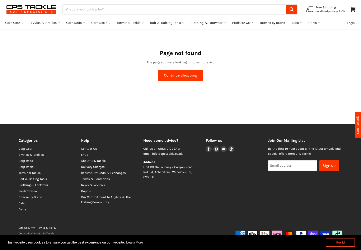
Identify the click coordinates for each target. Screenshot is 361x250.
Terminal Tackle (129, 23)
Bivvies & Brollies (43, 23)
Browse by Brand (272, 23)
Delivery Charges (93, 167)
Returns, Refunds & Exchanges (103, 173)
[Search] (291, 9)
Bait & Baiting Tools (166, 23)
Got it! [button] (340, 242)
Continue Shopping (180, 75)
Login (351, 23)
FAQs (84, 155)
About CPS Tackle (93, 161)
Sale (296, 23)
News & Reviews (93, 185)
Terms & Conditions (95, 179)
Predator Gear (242, 23)
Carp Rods (74, 23)
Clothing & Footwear (207, 23)
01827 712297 (167, 149)
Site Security (27, 227)
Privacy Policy (47, 227)
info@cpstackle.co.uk (167, 154)
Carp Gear (13, 23)
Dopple (86, 191)
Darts (313, 23)
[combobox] (174, 9)
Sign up (329, 165)
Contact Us (89, 149)
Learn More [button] (134, 242)
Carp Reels (99, 23)
